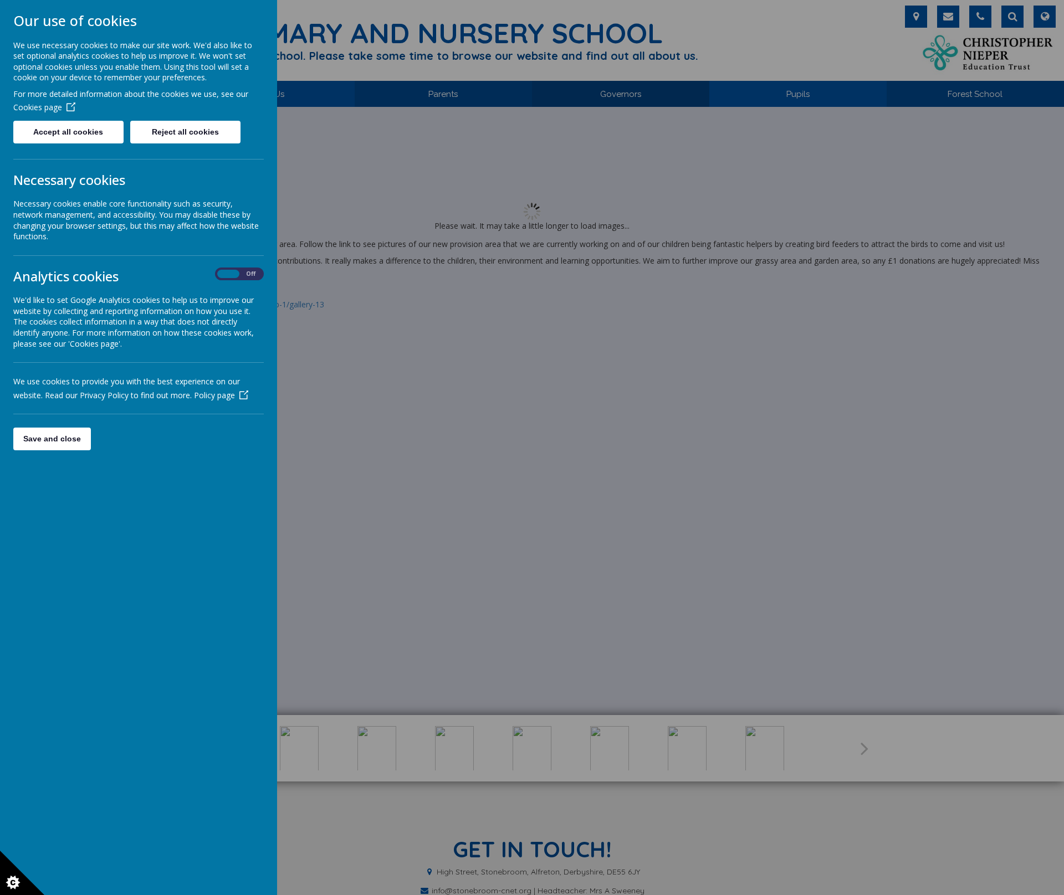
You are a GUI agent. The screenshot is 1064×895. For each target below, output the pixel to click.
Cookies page (37, 107)
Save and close (52, 438)
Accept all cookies (68, 131)
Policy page (214, 395)
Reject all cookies (185, 131)
